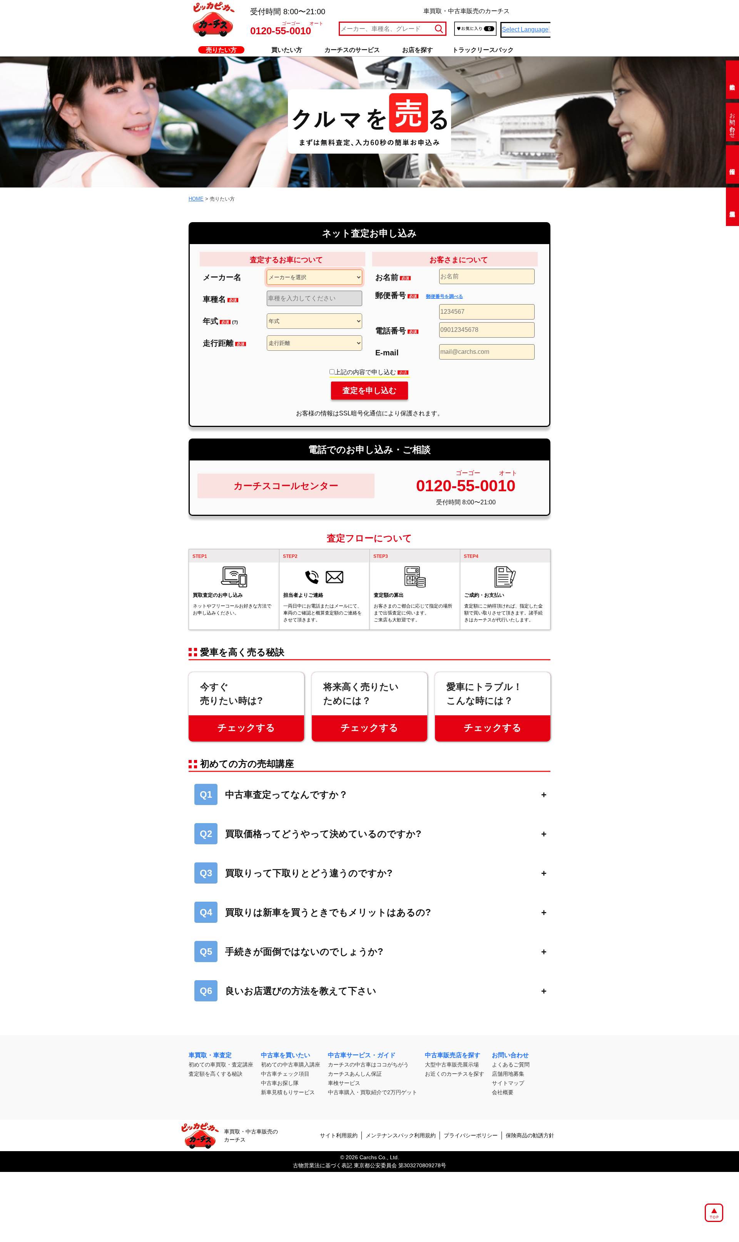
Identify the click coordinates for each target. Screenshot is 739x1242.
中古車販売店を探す (452, 1055)
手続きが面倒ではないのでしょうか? (291, 951)
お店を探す (417, 50)
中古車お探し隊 (280, 1083)
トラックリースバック (483, 50)
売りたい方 (221, 50)
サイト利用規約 (339, 1135)
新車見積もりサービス (288, 1092)
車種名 (220, 299)
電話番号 (396, 330)
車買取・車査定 (210, 1055)
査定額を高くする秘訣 (215, 1074)
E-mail (387, 352)
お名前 (392, 277)
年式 (220, 321)
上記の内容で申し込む (370, 372)
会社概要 (502, 1092)
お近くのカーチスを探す (454, 1074)
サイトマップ (508, 1083)
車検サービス (344, 1083)
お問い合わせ (732, 122)
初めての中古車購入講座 (290, 1064)
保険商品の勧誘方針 (530, 1135)
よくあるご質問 (511, 1064)
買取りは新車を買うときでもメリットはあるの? (315, 912)
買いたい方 (286, 50)
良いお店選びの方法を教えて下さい (288, 991)
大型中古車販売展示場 (452, 1064)
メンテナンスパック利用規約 (401, 1135)
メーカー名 (222, 277)
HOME (196, 199)
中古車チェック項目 (285, 1074)
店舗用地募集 (508, 1074)
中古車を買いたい (285, 1055)
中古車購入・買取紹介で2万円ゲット (372, 1092)
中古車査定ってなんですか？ (274, 794)
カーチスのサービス (352, 50)
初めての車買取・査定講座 (221, 1064)
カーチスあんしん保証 (355, 1074)
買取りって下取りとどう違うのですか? (296, 873)
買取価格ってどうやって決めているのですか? (310, 834)
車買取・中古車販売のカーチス (251, 1135)
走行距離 (223, 343)
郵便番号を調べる (444, 296)
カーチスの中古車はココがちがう (368, 1064)
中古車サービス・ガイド (362, 1055)
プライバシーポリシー (471, 1135)
